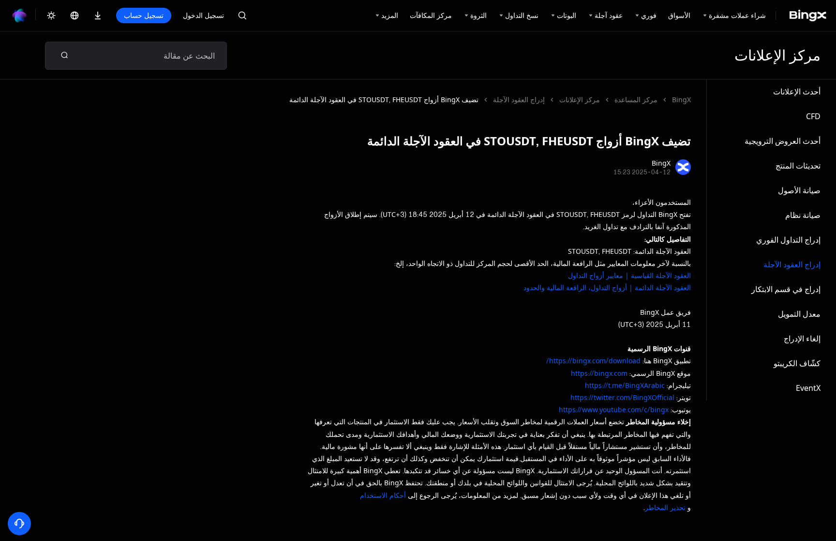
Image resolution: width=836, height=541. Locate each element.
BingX (681, 99)
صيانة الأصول (799, 190)
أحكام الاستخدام (383, 495)
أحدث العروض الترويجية (783, 141)
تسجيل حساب (144, 15)
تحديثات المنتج (798, 165)
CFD (813, 116)
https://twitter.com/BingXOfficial (622, 397)
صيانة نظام (803, 215)
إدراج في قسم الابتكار (786, 289)
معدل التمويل (799, 314)
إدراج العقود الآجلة (792, 264)
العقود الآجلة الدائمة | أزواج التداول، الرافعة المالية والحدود (607, 287)
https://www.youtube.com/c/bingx (614, 409)
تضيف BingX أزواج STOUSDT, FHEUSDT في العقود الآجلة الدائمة (383, 99)
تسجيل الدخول (203, 15)
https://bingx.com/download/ (593, 360)
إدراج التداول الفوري (788, 239)
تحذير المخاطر (665, 507)
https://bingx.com (599, 373)
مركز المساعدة (635, 99)
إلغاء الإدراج (802, 338)
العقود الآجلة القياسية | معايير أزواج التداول (629, 275)
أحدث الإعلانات (797, 91)
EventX (808, 388)
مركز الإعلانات (579, 99)
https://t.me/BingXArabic (625, 385)
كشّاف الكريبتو (797, 363)
